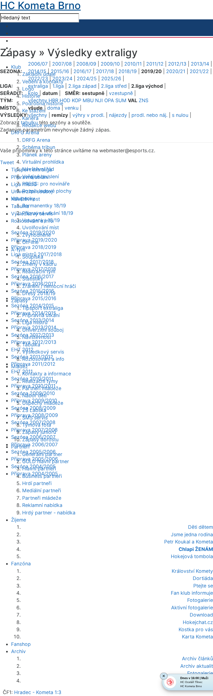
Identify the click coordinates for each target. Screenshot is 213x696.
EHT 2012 (22, 349)
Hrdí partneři (37, 483)
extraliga (38, 86)
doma (53, 108)
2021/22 (199, 71)
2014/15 (37, 71)
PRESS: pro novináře (46, 184)
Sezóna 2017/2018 (32, 262)
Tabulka (20, 206)
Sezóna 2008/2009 (33, 408)
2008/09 (86, 64)
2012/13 (177, 64)
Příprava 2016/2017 (33, 284)
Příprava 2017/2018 (33, 269)
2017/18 (105, 71)
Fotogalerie (200, 673)
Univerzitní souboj (31, 191)
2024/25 (87, 78)
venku (71, 108)
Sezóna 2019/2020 (33, 232)
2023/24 (62, 78)
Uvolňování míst (40, 227)
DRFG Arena (36, 140)
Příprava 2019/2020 (34, 240)
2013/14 (200, 64)
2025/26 (111, 78)
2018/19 (127, 71)
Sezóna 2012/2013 (32, 335)
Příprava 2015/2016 (33, 298)
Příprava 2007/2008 (34, 430)
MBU (88, 100)
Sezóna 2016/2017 (32, 276)
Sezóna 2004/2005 (33, 466)
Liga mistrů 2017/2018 (36, 254)
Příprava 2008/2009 (34, 415)
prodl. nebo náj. (149, 115)
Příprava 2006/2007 (34, 444)
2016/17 (82, 71)
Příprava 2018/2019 (33, 247)
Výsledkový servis (43, 352)
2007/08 (62, 64)
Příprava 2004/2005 (34, 473)
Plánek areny (37, 155)
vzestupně (121, 93)
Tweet (7, 162)
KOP (76, 100)
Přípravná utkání (30, 177)
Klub (16, 67)
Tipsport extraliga (31, 169)
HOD (65, 100)
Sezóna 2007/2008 (33, 422)
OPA (109, 100)
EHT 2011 (22, 371)
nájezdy (118, 115)
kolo (33, 93)
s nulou (180, 115)
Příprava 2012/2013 (33, 342)
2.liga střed (114, 86)
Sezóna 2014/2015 (32, 305)
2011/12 (155, 64)
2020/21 (175, 71)
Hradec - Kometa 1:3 (37, 692)
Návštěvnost (25, 199)
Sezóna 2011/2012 (32, 357)
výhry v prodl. (88, 115)
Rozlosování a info (32, 221)
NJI (99, 100)
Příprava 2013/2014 (33, 327)
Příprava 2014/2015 (33, 313)
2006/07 (38, 64)
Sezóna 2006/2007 (33, 437)
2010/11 (133, 64)
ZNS (143, 100)
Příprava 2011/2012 (33, 364)
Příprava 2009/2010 (34, 400)
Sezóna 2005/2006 (33, 452)
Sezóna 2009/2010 (33, 393)
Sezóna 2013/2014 (32, 320)
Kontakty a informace (46, 374)
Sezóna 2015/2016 (32, 291)
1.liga (58, 86)
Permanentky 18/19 (44, 205)
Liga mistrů (23, 184)
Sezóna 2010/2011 (32, 378)
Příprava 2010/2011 (33, 386)
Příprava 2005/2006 (34, 459)
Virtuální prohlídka (43, 162)
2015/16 (60, 71)
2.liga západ (82, 86)
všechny (37, 100)
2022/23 (38, 78)
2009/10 (110, 64)
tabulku (29, 122)
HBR (53, 100)
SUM (120, 100)
